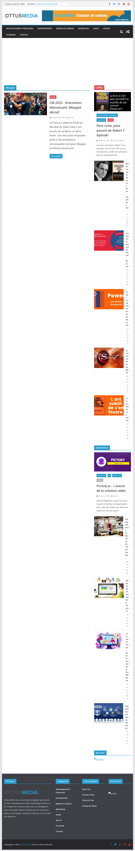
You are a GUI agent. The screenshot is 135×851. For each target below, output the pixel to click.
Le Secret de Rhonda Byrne (127, 361)
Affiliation (101, 475)
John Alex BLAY (118, 140)
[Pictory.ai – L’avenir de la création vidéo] (112, 461)
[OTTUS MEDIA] (21, 788)
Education (101, 120)
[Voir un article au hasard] (128, 31)
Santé (96, 28)
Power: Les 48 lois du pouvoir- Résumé (127, 308)
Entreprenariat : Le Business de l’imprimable (127, 537)
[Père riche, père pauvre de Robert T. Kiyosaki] (112, 101)
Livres (111, 120)
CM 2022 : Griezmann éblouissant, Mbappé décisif (65, 107)
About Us (86, 789)
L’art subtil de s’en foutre (127, 409)
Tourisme (11, 34)
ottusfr (71, 117)
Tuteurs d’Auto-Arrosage (47, 4)
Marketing (83, 28)
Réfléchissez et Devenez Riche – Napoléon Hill (127, 185)
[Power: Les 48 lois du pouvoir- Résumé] (109, 317)
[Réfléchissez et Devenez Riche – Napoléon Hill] (109, 195)
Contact (24, 34)
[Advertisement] (67, 65)
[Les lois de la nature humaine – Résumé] (109, 258)
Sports (106, 28)
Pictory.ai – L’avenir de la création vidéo (111, 488)
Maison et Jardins (65, 28)
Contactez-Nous (89, 806)
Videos (100, 480)
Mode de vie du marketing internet (127, 595)
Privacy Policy (88, 794)
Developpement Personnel (19, 28)
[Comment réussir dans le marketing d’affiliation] (109, 666)
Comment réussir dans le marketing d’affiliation (127, 657)
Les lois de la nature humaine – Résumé (127, 250)
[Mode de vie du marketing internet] (109, 603)
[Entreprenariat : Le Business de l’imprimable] (108, 546)
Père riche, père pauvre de (111, 130)
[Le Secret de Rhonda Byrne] (109, 371)
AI (109, 475)
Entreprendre (45, 28)
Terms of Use (88, 800)
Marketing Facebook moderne (127, 717)
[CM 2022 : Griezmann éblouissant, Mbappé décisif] (25, 104)
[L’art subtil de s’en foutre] (109, 418)
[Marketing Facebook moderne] (108, 724)
